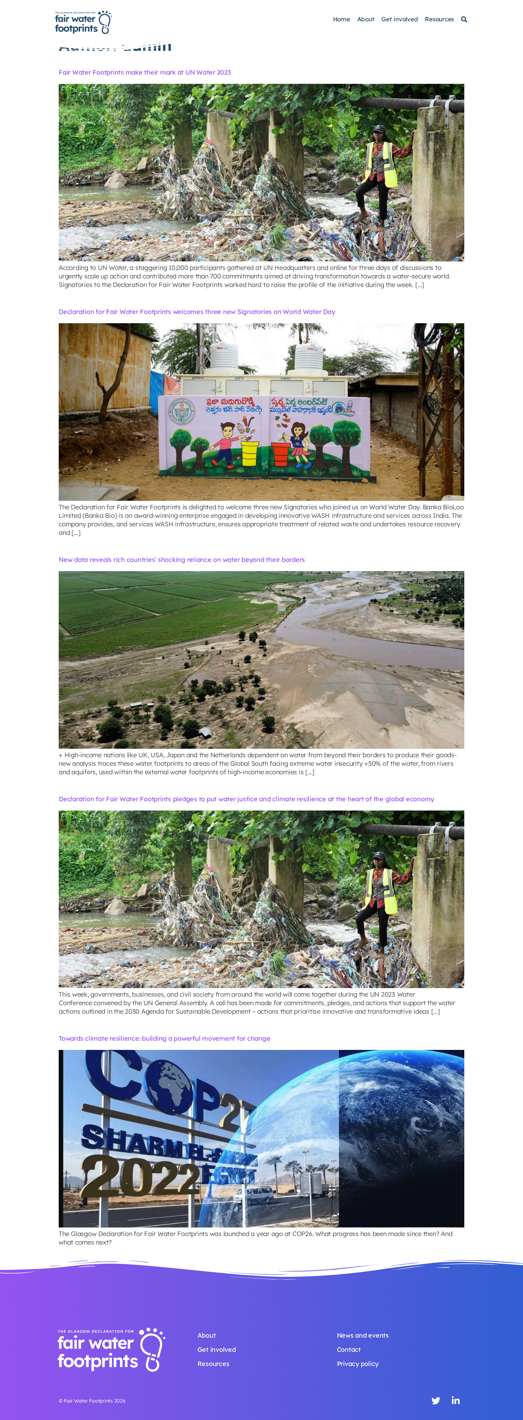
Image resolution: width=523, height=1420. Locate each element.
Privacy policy (358, 1364)
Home (341, 19)
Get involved (399, 19)
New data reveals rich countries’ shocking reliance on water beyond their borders (182, 559)
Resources (439, 19)
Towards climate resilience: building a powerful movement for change (164, 1038)
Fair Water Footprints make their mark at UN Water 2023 (145, 72)
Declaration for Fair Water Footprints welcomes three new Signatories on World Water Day (197, 312)
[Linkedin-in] (455, 1401)
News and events (363, 1335)
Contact (349, 1349)
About (366, 19)
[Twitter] (436, 1401)
